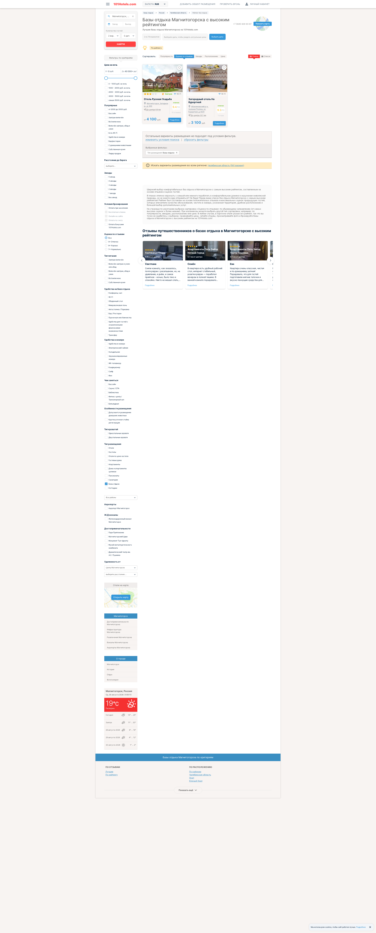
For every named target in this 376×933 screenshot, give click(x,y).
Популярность (166, 56)
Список (267, 56)
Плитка (255, 56)
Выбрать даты (217, 37)
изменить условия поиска (162, 139)
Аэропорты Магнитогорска (118, 647)
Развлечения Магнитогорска (119, 637)
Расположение (211, 56)
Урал (191, 778)
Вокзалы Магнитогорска (117, 642)
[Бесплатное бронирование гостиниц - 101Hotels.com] (124, 4)
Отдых (109, 674)
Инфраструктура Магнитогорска (114, 630)
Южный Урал (195, 781)
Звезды (198, 56)
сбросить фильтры (196, 139)
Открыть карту (121, 597)
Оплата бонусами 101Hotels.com (116, 226)
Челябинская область (200, 774)
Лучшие (109, 771)
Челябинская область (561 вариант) (226, 165)
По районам (195, 771)
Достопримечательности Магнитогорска (118, 623)
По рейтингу (156, 48)
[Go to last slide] (141, 260)
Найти (121, 44)
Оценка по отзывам (184, 56)
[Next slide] (270, 260)
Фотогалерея (112, 680)
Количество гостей (114, 31)
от (152, 120)
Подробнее (174, 120)
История (110, 669)
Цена (223, 56)
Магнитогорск (113, 664)
